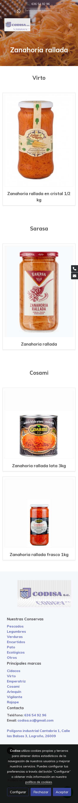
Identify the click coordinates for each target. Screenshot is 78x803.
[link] (17, 24)
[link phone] (74, 268)
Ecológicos (16, 652)
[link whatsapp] (19, 11)
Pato (11, 647)
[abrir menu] (71, 25)
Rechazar (40, 792)
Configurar (18, 792)
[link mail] (74, 275)
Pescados (15, 626)
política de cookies (38, 782)
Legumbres (16, 631)
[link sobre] (39, 596)
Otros (12, 657)
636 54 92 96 (40, 4)
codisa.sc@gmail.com (36, 720)
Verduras (15, 636)
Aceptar (62, 792)
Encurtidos (16, 642)
